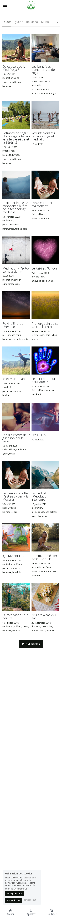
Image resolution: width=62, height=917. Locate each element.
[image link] (31, 4)
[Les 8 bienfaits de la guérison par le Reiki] (16, 417)
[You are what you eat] (45, 597)
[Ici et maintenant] (16, 360)
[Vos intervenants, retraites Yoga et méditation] (45, 115)
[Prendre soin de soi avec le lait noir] (45, 305)
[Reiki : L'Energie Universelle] (16, 305)
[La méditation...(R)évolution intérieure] (45, 475)
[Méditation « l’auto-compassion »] (16, 250)
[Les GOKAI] (45, 417)
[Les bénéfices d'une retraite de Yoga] (45, 48)
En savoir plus (20, 888)
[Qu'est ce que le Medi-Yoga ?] (16, 48)
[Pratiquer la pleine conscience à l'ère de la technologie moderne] (16, 185)
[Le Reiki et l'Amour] (45, 250)
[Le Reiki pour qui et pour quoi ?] (45, 360)
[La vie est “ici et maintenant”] (45, 185)
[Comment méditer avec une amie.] (45, 537)
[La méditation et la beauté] (16, 597)
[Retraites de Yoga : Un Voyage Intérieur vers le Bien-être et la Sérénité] (16, 115)
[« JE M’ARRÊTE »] (16, 537)
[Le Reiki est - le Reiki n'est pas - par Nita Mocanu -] (16, 475)
